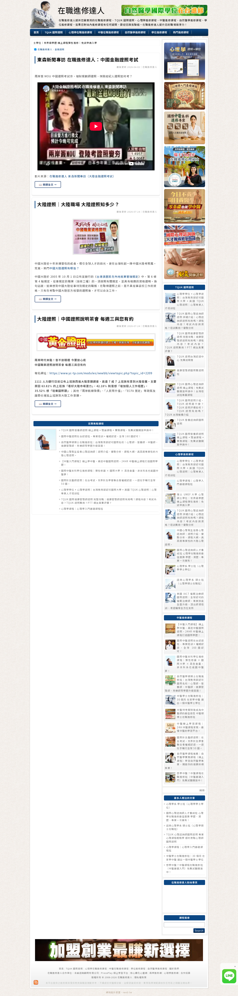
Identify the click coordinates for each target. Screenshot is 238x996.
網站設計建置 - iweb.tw (119, 992)
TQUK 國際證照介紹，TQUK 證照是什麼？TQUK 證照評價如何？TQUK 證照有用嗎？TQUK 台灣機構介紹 (184, 407)
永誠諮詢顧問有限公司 (86, 973)
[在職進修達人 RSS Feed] (36, 982)
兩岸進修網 (155, 973)
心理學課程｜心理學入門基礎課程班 (82, 508)
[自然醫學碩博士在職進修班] (164, 15)
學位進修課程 (138, 968)
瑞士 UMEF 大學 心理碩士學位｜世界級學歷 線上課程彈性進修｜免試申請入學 (190, 500)
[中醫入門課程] (184, 206)
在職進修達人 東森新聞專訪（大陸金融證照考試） (82, 176)
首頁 (61, 968)
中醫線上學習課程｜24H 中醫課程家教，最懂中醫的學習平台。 (190, 727)
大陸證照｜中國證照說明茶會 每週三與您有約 (85, 318)
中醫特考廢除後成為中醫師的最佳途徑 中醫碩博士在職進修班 (190, 713)
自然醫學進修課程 (157, 968)
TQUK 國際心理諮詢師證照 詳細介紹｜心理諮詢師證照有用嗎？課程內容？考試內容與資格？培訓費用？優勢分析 (184, 321)
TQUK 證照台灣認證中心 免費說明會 (190, 358)
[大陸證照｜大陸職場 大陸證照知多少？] (96, 237)
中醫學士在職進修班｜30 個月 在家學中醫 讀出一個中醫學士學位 (190, 699)
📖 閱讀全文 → (48, 184)
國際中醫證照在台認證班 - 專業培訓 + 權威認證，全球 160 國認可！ (190, 646)
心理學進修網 (171, 973)
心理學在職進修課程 (96, 968)
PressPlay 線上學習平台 (114, 973)
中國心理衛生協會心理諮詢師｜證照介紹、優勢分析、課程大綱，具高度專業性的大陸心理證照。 (184, 537)
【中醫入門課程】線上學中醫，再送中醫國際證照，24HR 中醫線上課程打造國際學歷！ (190, 629)
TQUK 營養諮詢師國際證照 (190, 421)
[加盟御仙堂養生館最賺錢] (119, 960)
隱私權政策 (140, 977)
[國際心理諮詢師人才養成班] (184, 236)
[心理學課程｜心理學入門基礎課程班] (184, 96)
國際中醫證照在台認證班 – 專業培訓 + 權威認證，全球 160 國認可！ (101, 436)
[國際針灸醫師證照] (184, 264)
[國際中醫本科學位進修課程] (184, 128)
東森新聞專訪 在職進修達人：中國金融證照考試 (87, 59)
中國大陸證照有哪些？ (64, 268)
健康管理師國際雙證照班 (190, 371)
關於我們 (174, 968)
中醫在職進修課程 (119, 968)
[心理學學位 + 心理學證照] (184, 61)
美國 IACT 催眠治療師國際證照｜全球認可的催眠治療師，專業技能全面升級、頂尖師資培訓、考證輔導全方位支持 (184, 601)
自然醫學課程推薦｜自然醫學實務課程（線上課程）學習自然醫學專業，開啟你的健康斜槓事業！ (184, 761)
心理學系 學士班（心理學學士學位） (190, 567)
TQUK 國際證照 (74, 968)
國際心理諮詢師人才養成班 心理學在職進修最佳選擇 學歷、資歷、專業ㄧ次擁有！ (190, 555)
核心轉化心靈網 (138, 973)
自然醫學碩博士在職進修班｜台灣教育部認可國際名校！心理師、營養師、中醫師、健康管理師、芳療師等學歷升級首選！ (184, 683)
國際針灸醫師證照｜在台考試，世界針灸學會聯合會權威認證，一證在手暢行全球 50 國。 (190, 743)
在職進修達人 (81, 10)
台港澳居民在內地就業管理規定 (117, 277)
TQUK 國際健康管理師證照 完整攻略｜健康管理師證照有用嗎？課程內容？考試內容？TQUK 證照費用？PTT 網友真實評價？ (108, 500)
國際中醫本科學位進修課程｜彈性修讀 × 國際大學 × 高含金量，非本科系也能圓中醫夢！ (184, 664)
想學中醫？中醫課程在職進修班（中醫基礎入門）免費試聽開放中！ (190, 776)
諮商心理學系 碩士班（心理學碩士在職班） (190, 581)
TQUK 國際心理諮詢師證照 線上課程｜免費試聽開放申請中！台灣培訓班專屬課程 (190, 389)
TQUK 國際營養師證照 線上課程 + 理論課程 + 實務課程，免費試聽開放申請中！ (107, 430)
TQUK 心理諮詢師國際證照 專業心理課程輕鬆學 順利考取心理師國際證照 (185, 838)
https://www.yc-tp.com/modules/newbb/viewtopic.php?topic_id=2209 (100, 373)
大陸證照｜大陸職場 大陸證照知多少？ (78, 204)
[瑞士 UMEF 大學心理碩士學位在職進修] (184, 167)
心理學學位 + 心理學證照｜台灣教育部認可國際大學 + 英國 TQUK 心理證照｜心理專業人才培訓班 (184, 301)
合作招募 (185, 973)
